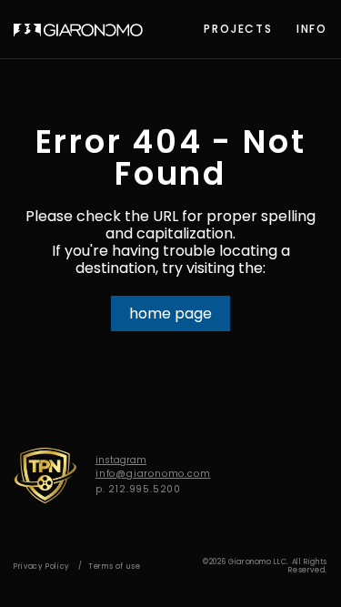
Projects (238, 28)
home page (170, 313)
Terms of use (114, 566)
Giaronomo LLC (78, 30)
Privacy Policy (42, 566)
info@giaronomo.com (152, 474)
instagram (120, 460)
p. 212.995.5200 (138, 489)
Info (311, 28)
